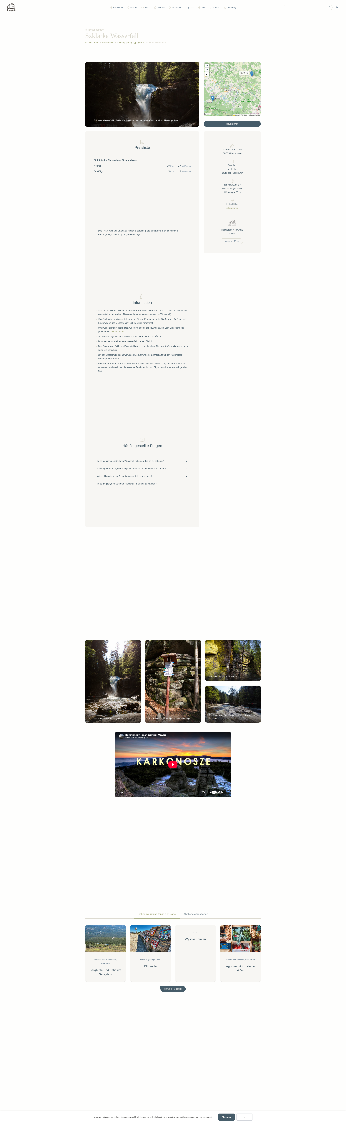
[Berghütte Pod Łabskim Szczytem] (105, 953)
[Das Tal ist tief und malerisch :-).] (233, 660)
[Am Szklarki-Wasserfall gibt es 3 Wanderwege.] (173, 681)
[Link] (86, 42)
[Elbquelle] (150, 953)
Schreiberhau (232, 208)
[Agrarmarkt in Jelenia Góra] (240, 953)
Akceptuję (226, 1117)
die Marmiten (118, 331)
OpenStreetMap (255, 115)
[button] (128, 7)
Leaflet (237, 115)
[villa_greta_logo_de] (10, 7)
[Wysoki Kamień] (195, 953)
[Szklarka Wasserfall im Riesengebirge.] (113, 681)
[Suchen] (329, 7)
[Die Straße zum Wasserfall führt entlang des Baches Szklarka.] (233, 704)
